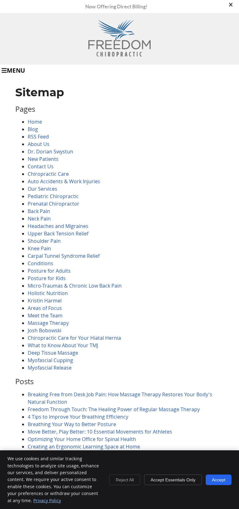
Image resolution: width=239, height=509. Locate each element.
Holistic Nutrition (48, 293)
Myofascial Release (50, 367)
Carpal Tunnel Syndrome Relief (64, 255)
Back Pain (39, 211)
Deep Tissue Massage (53, 352)
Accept (218, 479)
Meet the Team (45, 315)
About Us (38, 144)
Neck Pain (39, 218)
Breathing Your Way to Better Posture (72, 424)
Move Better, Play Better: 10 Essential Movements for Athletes (100, 431)
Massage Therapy (48, 323)
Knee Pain (39, 248)
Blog (33, 129)
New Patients (43, 159)
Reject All (125, 479)
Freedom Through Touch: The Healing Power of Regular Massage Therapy (114, 409)
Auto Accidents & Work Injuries (64, 181)
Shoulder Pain (44, 241)
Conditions (40, 263)
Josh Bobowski (44, 330)
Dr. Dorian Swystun (50, 151)
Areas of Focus (45, 308)
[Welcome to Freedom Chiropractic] (119, 54)
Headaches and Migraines (58, 226)
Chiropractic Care (48, 173)
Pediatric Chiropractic (53, 196)
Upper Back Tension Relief (58, 233)
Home (35, 121)
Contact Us (41, 166)
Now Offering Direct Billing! (116, 6)
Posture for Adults (49, 270)
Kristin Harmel (45, 300)
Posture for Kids (47, 278)
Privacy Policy (47, 500)
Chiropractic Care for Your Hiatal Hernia (74, 337)
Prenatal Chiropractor (53, 203)
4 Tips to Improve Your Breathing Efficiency (78, 416)
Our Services (42, 188)
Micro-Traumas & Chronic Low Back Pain (75, 285)
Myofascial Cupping (50, 360)
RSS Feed (38, 136)
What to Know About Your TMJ (63, 345)
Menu (16, 70)
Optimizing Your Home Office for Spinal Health (82, 439)
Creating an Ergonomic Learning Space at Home (84, 446)
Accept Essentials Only (173, 479)
